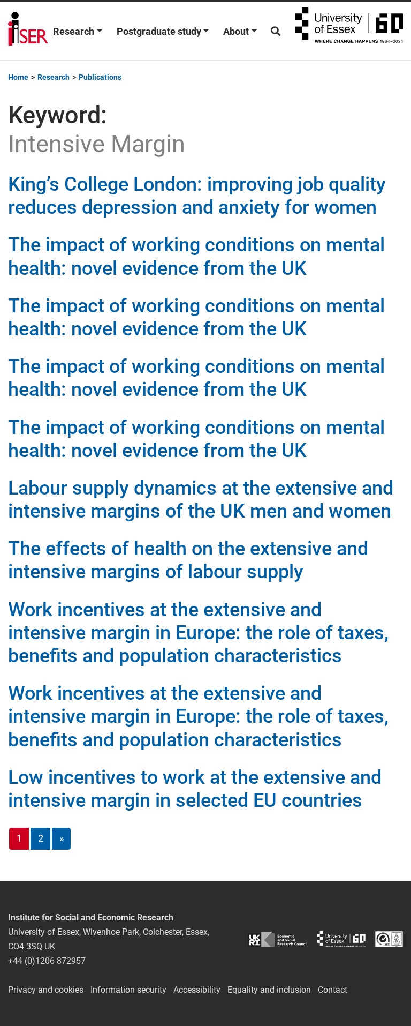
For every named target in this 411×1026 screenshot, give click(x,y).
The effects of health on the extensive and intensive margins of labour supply (188, 560)
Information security (128, 990)
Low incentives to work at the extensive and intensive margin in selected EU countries (195, 789)
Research (73, 31)
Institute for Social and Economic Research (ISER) (28, 31)
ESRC (277, 939)
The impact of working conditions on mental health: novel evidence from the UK (196, 256)
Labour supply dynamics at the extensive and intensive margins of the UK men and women (200, 499)
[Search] (276, 31)
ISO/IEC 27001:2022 (389, 939)
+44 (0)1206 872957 (47, 961)
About (236, 31)
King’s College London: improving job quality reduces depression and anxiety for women (197, 196)
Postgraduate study (159, 31)
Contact (332, 990)
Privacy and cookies (45, 990)
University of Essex (349, 31)
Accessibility (196, 990)
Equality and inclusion (269, 990)
